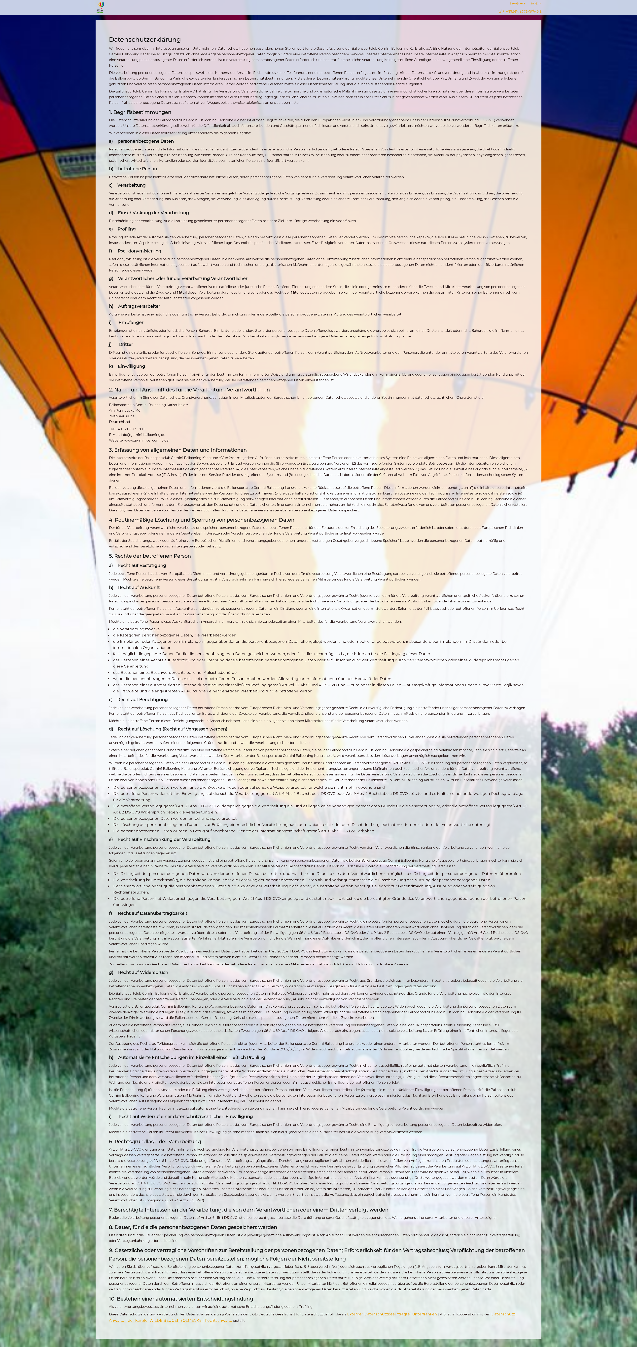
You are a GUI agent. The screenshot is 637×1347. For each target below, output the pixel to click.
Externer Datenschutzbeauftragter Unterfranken (392, 1314)
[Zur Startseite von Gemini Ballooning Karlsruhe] (100, 7)
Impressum (535, 3)
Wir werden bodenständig (519, 11)
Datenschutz (518, 3)
